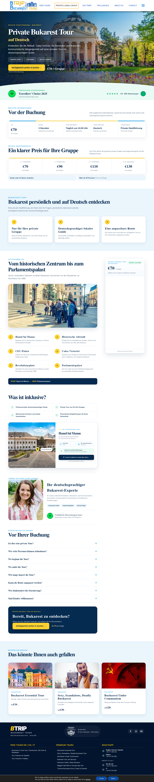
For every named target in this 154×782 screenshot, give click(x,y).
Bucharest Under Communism (68, 756)
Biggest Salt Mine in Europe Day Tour (70, 765)
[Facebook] (130, 731)
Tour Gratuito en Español (20, 755)
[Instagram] (136, 731)
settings (88, 779)
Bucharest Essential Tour (66, 750)
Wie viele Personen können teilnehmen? (27, 551)
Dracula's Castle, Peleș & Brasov (68, 762)
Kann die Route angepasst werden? (25, 582)
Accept (101, 778)
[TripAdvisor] (141, 731)
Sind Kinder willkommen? (21, 598)
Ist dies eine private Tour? (21, 543)
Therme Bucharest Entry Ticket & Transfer (72, 768)
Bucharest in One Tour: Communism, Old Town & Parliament (29, 751)
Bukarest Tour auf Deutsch (66, 759)
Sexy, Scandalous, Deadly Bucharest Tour (72, 753)
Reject (113, 778)
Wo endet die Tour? (17, 567)
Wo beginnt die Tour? (18, 559)
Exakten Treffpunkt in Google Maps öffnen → (77, 457)
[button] (143, 5)
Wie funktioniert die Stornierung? (24, 590)
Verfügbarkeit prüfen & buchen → (27, 68)
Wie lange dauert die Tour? (21, 574)
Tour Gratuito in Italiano (20, 758)
